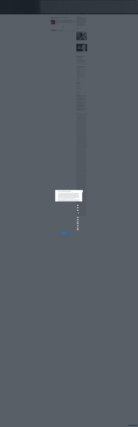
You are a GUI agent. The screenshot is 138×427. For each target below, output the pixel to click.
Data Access (69, 235)
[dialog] (69, 213)
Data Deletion (64, 235)
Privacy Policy (73, 235)
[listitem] (69, 203)
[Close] (81, 191)
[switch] (78, 205)
